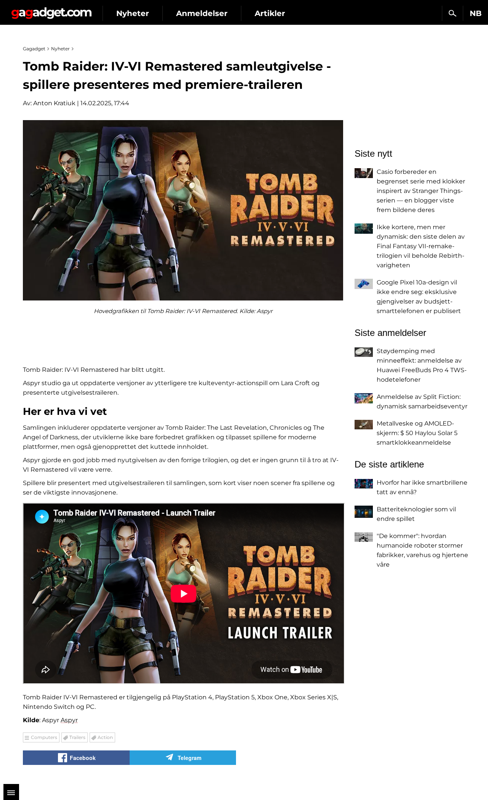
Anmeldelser (202, 13)
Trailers (77, 737)
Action (105, 737)
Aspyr (69, 720)
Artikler (270, 13)
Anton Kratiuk (54, 103)
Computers (44, 737)
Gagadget (51, 10)
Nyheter (132, 13)
